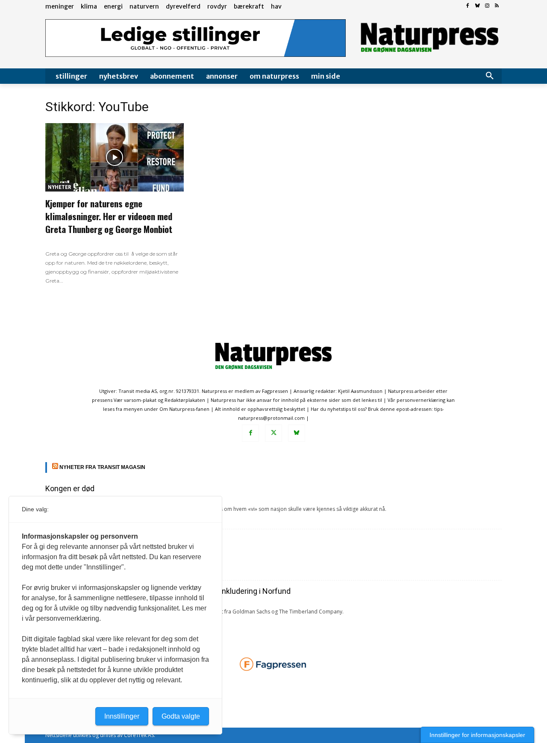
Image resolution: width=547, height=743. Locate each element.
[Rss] (497, 6)
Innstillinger (121, 716)
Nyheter (59, 187)
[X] (273, 433)
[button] (489, 76)
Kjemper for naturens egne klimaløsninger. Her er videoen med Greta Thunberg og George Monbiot (108, 216)
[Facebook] (468, 6)
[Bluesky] (477, 6)
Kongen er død (69, 488)
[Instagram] (487, 6)
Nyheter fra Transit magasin (102, 467)
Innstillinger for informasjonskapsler (477, 734)
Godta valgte (181, 716)
